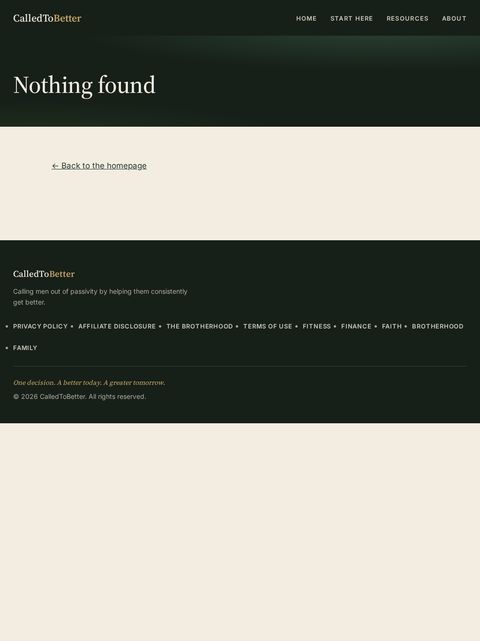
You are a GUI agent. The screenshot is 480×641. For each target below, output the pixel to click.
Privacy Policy (40, 326)
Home (306, 18)
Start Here (352, 18)
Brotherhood (438, 326)
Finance (356, 326)
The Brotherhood (199, 326)
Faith (392, 326)
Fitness (317, 326)
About (454, 18)
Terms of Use (267, 326)
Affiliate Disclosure (117, 326)
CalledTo (47, 18)
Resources (408, 18)
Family (25, 347)
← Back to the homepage (99, 165)
